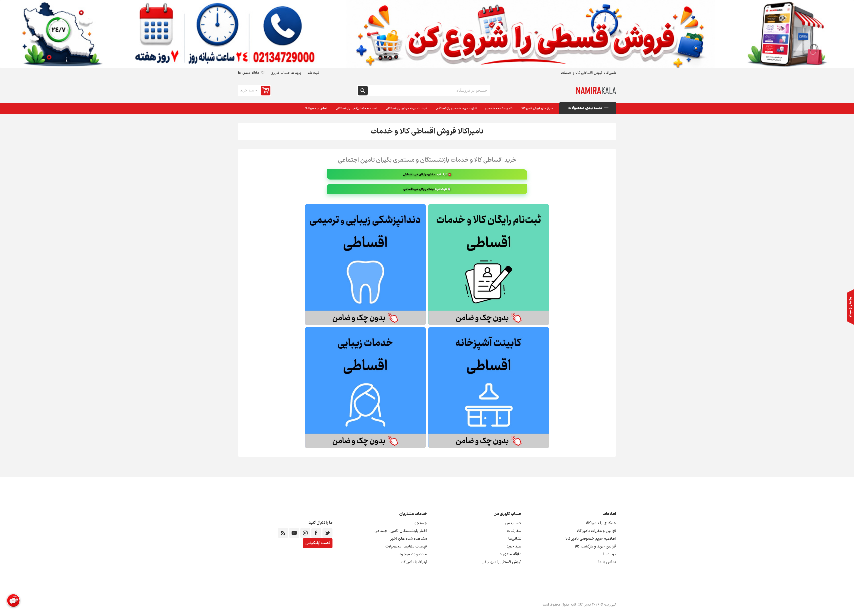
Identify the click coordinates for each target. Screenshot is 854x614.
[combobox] (428, 90)
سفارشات (514, 531)
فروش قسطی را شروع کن (502, 562)
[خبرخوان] (283, 533)
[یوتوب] (294, 533)
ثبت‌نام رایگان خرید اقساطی (419, 189)
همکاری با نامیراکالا (601, 523)
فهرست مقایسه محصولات (406, 546)
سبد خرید (514, 546)
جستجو (363, 90)
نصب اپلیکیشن (317, 543)
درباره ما (609, 554)
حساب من (513, 523)
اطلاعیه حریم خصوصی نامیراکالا (591, 539)
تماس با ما (607, 562)
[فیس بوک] (316, 533)
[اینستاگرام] (305, 533)
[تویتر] (327, 533)
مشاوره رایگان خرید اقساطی (419, 175)
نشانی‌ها (515, 539)
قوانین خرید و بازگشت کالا (595, 546)
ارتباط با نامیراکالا (414, 562)
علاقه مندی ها (510, 554)
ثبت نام (313, 73)
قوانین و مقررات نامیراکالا (596, 531)
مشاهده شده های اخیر (408, 539)
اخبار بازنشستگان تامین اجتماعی (401, 531)
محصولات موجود (413, 554)
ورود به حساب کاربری (286, 73)
